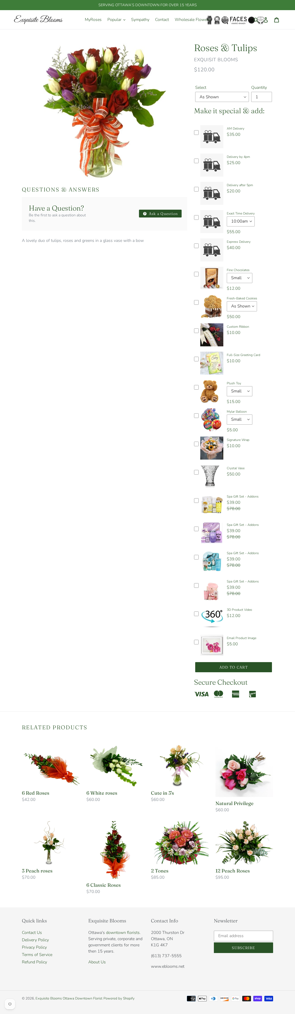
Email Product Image (241, 638)
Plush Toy (234, 383)
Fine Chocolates (238, 270)
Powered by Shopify (119, 998)
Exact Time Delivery (241, 213)
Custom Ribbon (238, 326)
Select (200, 87)
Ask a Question (163, 213)
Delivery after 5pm (240, 185)
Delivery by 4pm (238, 157)
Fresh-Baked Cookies (242, 298)
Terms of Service (37, 954)
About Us (97, 962)
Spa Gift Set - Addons (243, 496)
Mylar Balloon (237, 411)
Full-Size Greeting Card (243, 355)
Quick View (212, 149)
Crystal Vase (236, 468)
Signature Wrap (238, 440)
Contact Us (32, 932)
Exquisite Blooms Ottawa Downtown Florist (68, 998)
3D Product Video (239, 610)
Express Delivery (239, 242)
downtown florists (123, 932)
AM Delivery (235, 128)
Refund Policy (34, 962)
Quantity (259, 87)
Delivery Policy (35, 940)
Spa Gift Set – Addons (243, 525)
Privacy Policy (34, 947)
